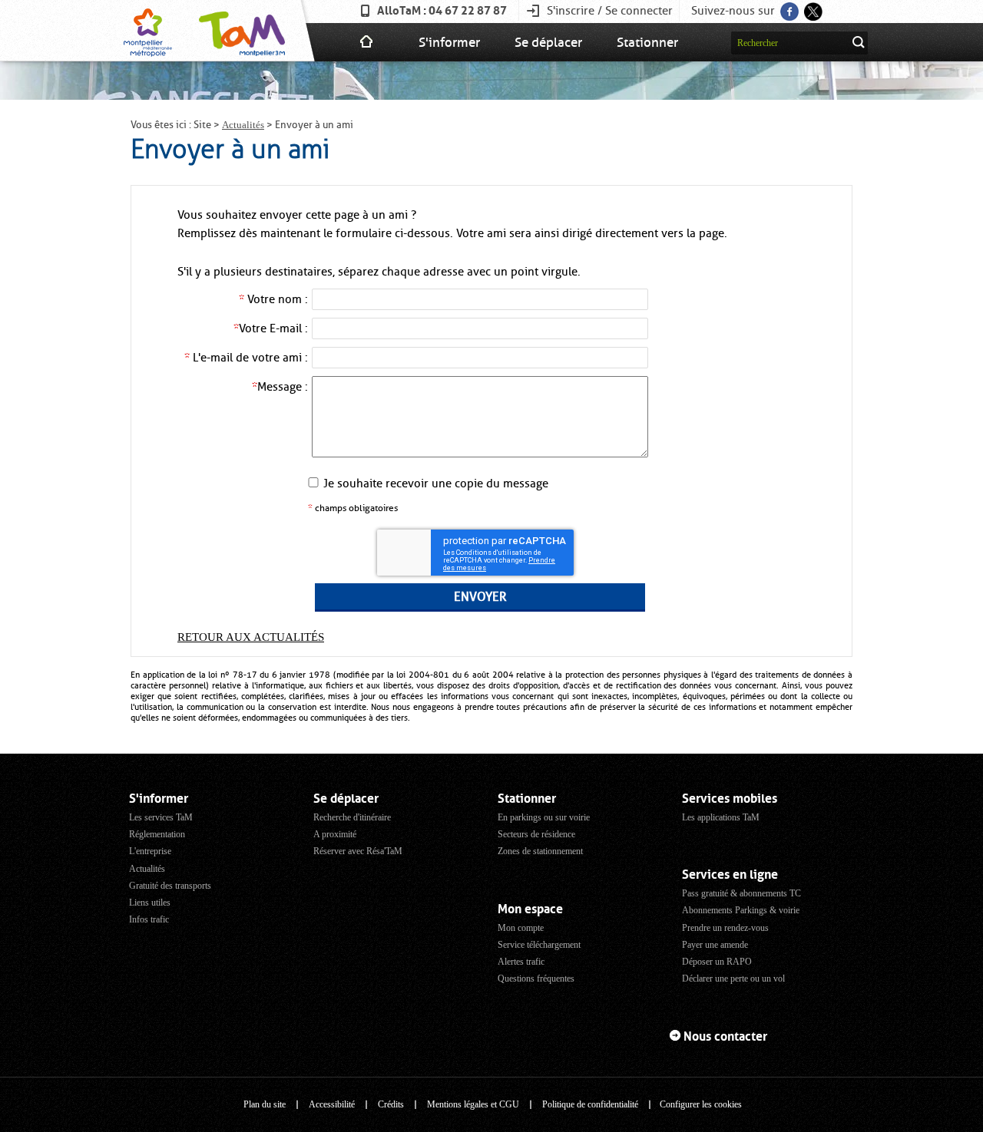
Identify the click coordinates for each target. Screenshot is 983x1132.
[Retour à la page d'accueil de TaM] (240, 30)
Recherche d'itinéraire (352, 817)
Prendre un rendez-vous (725, 927)
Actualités (243, 124)
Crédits (391, 1104)
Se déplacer (548, 42)
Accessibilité (332, 1104)
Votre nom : (273, 299)
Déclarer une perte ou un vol (733, 978)
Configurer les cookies (701, 1104)
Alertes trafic (521, 961)
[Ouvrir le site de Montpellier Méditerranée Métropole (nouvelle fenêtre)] (147, 30)
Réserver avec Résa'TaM (357, 851)
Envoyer (480, 597)
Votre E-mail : (270, 328)
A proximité (334, 834)
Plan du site (264, 1104)
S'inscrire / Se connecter (610, 11)
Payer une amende (715, 944)
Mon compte (521, 927)
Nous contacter (725, 1036)
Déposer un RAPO (717, 961)
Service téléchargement (539, 944)
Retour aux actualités (250, 637)
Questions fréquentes (536, 978)
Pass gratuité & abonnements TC (741, 893)
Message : (280, 387)
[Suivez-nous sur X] (812, 7)
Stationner (647, 42)
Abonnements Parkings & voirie (740, 910)
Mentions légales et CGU (473, 1104)
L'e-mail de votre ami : (246, 358)
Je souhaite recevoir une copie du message (435, 483)
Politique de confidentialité (590, 1104)
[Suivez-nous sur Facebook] (788, 7)
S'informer (449, 42)
